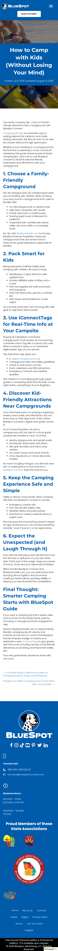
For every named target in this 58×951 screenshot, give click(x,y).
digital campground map (26, 358)
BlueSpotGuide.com (27, 233)
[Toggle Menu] (51, 6)
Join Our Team (35, 923)
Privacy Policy (40, 917)
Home (15, 910)
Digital (24, 917)
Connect (41, 910)
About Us (27, 910)
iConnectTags (30, 641)
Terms (18, 923)
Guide (14, 917)
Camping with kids (13, 133)
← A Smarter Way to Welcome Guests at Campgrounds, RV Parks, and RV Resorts (25, 674)
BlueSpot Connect (13, 469)
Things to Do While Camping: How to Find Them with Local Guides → (29, 683)
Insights (29, 930)
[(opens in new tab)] (9, 840)
